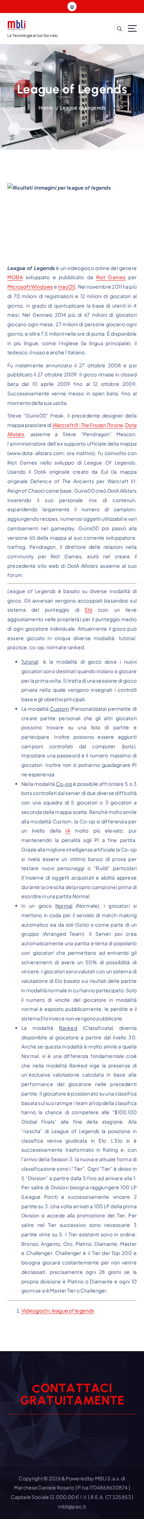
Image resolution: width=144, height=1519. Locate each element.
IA (67, 830)
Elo (88, 609)
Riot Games (111, 277)
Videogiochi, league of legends (57, 1310)
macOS (66, 286)
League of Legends (83, 107)
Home (45, 107)
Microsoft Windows (30, 286)
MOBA (15, 277)
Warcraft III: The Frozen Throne (87, 425)
